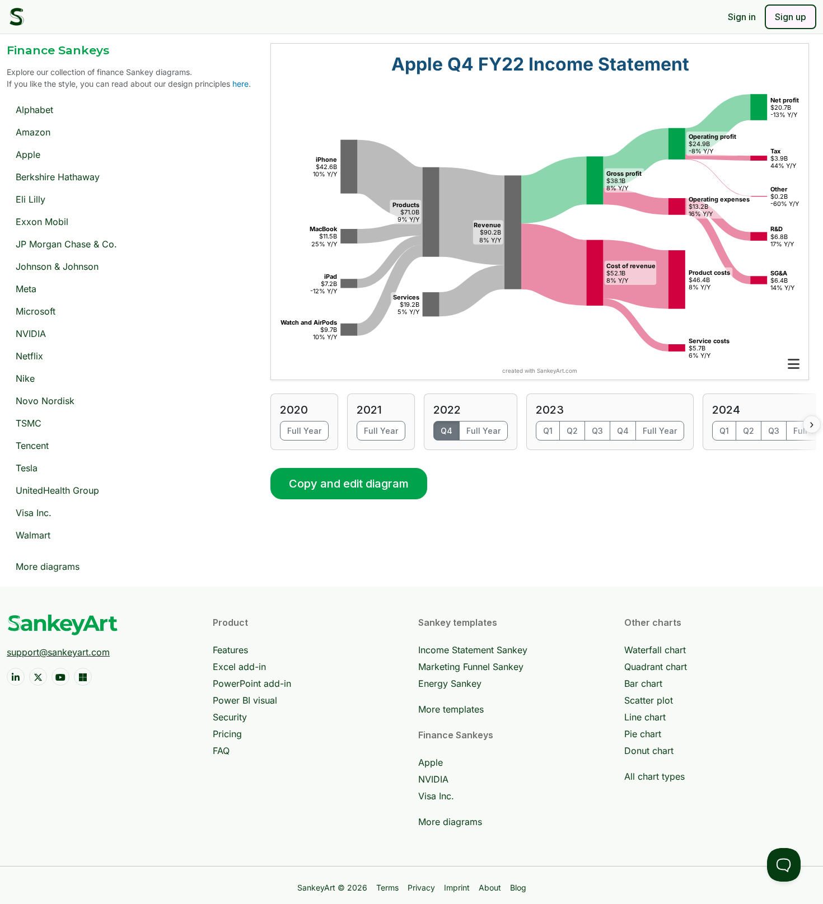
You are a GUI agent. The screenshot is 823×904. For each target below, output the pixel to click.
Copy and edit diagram (349, 483)
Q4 (446, 430)
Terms (387, 887)
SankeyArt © (332, 887)
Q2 (572, 430)
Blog (518, 887)
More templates (451, 709)
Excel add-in (239, 666)
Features (230, 649)
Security (230, 717)
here (240, 83)
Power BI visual (245, 700)
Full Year (304, 430)
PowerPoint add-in (252, 683)
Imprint (457, 887)
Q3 (597, 430)
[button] (793, 364)
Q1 (548, 430)
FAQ (221, 750)
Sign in (742, 16)
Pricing (227, 733)
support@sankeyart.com (58, 652)
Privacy (421, 887)
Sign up (790, 16)
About (490, 887)
